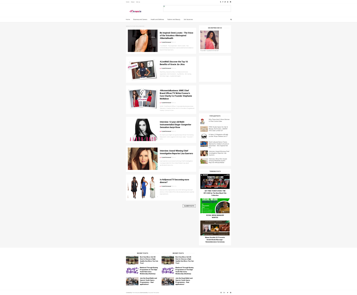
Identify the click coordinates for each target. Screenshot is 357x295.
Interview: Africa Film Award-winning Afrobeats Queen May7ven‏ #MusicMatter (218, 160)
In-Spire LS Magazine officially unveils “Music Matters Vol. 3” (218, 135)
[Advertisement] (215, 68)
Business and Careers (140, 19)
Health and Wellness (157, 19)
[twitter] (225, 2)
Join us (138, 2)
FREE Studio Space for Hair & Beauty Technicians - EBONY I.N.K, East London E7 (218, 128)
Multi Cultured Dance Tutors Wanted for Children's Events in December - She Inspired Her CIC (219, 144)
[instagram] (230, 2)
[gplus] (228, 2)
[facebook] (222, 2)
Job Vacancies (188, 19)
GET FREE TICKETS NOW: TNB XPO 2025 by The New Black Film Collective (215, 193)
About (132, 2)
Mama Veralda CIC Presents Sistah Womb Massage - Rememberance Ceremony (215, 240)
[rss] (220, 2)
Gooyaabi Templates (153, 292)
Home (127, 2)
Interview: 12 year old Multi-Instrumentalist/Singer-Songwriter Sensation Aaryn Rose (175, 125)
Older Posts (189, 206)
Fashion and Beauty (173, 19)
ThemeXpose (135, 292)
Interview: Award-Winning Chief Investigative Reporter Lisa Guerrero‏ (219, 153)
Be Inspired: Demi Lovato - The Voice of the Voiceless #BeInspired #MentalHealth (176, 35)
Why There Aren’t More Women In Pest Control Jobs (219, 120)
